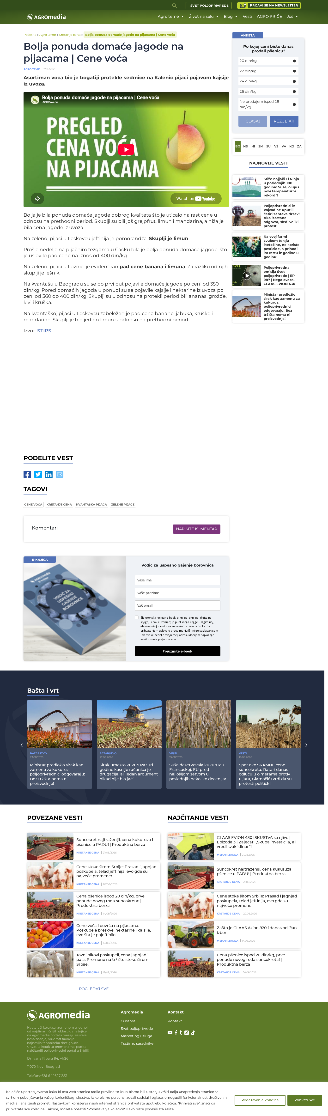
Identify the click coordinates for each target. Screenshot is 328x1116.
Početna (30, 35)
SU (268, 146)
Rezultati (284, 121)
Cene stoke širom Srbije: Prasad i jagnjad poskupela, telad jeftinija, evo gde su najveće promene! (116, 871)
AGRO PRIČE (269, 16)
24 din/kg (248, 81)
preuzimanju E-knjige (185, 630)
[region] (164, 1099)
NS (245, 146)
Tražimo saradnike (137, 1043)
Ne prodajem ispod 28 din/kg (259, 104)
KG (291, 146)
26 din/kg (248, 91)
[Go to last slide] (21, 745)
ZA (299, 146)
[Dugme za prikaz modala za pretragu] (175, 5)
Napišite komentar (196, 529)
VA (284, 146)
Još (290, 16)
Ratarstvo (38, 753)
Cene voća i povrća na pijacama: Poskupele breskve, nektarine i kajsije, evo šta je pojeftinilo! (113, 930)
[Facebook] (27, 474)
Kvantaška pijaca (91, 504)
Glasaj (253, 121)
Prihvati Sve (304, 1100)
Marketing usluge (136, 1036)
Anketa (248, 35)
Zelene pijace (122, 504)
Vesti (247, 16)
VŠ (276, 146)
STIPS (44, 331)
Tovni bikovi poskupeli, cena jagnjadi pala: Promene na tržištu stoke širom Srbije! (112, 959)
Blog (228, 16)
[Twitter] (38, 474)
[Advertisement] (126, 396)
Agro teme (168, 16)
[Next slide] (306, 745)
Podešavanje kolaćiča (260, 1100)
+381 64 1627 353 (53, 1075)
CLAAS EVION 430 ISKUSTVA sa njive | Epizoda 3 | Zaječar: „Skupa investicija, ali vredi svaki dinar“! (256, 842)
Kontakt (175, 1021)
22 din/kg (248, 71)
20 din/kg (248, 60)
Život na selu (201, 16)
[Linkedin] (49, 474)
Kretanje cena (70, 35)
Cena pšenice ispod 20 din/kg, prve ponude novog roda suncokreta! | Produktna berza (110, 900)
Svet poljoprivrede (209, 5)
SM (260, 146)
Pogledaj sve (94, 989)
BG (237, 146)
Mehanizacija (227, 854)
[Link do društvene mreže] (170, 1032)
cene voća (33, 504)
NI (253, 146)
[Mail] (59, 474)
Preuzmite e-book (177, 651)
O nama (128, 1021)
